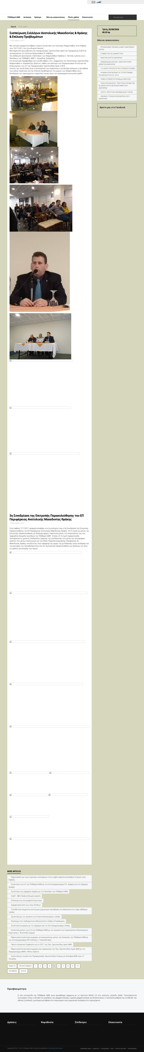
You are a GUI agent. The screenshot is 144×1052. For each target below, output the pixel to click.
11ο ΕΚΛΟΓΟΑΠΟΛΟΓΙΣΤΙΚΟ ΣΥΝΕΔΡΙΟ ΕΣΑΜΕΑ (117, 68)
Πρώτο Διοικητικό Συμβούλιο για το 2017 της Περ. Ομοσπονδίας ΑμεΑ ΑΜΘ (41, 944)
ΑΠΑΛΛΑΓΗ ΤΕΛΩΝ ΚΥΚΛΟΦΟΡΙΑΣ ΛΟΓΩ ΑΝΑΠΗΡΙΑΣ (114, 97)
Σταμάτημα (112, 2)
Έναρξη (12, 966)
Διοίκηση (27, 17)
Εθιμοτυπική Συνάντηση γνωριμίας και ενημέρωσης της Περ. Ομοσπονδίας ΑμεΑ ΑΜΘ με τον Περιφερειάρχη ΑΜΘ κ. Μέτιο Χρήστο (47, 950)
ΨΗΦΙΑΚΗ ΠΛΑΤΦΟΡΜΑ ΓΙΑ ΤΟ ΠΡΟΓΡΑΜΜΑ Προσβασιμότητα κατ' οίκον (116, 74)
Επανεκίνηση (123, 2)
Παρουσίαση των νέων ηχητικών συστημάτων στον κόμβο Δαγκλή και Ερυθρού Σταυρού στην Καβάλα (47, 878)
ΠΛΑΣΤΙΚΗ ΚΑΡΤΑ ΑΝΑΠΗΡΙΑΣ (111, 58)
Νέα (112, 1048)
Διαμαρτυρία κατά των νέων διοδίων (26, 905)
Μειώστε (120, 2)
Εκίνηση (104, 2)
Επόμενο (13, 971)
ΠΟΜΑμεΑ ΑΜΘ (14, 17)
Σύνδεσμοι (105, 1048)
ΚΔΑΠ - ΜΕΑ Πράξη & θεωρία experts (25, 896)
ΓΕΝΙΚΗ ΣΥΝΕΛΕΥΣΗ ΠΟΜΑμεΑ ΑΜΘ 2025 (115, 79)
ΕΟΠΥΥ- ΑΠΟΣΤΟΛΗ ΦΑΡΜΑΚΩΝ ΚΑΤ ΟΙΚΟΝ (116, 92)
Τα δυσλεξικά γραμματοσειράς (127, 2)
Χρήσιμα (37, 17)
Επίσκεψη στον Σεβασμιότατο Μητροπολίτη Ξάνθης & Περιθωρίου (38, 921)
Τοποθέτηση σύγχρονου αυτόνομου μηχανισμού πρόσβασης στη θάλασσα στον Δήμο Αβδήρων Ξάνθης (48, 910)
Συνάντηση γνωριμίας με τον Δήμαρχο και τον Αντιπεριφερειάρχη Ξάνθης (40, 926)
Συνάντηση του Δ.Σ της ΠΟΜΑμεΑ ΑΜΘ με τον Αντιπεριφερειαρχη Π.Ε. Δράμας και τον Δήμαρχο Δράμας (48, 885)
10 (78, 966)
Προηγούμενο (25, 966)
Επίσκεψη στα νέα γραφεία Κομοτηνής (26, 900)
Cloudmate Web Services (55, 1048)
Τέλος (23, 971)
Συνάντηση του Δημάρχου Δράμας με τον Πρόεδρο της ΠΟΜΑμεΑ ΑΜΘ (39, 891)
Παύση (108, 2)
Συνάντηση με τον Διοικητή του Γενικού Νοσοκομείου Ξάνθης (35, 917)
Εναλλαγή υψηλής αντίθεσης (134, 2)
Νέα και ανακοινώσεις (55, 17)
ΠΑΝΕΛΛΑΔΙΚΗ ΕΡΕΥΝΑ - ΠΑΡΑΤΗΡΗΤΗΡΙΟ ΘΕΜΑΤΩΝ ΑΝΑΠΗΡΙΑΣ (115, 63)
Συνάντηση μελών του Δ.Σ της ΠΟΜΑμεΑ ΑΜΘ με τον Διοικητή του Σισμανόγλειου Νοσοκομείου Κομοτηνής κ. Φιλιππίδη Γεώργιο (48, 931)
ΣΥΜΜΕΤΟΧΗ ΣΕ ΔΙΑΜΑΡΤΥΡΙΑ (111, 54)
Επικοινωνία (87, 17)
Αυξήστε (116, 2)
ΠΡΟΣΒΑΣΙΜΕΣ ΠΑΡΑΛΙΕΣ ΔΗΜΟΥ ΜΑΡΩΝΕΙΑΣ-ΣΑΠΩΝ (117, 48)
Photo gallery (73, 17)
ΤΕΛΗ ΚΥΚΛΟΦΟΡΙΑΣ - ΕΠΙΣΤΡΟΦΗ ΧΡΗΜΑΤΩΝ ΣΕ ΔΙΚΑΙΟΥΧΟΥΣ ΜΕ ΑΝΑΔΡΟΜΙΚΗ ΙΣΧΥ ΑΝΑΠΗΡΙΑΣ (117, 85)
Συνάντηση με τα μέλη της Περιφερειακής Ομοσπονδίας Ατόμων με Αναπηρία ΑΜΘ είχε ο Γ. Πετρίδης (47, 957)
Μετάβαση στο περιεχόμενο (131, 2)
